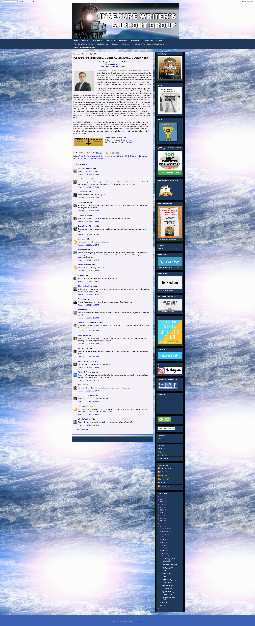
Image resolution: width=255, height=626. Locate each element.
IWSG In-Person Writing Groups (84, 47)
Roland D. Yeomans (85, 372)
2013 (162, 608)
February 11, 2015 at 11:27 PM (88, 391)
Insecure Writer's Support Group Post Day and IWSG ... (169, 593)
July (163, 542)
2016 (162, 523)
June (163, 545)
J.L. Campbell (83, 348)
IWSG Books (111, 40)
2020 (162, 513)
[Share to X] (115, 153)
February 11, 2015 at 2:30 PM (88, 318)
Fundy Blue (82, 249)
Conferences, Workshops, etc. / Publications (148, 44)
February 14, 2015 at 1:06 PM (88, 425)
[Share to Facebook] (117, 153)
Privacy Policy (135, 40)
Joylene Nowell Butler (86, 361)
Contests (115, 44)
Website (123, 138)
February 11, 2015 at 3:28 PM (88, 344)
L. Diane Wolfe (83, 215)
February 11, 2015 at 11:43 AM (88, 271)
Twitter (130, 140)
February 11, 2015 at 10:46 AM (89, 260)
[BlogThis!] (113, 153)
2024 (162, 502)
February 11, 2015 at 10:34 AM (89, 245)
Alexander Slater (113, 64)
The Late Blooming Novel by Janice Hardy (168, 568)
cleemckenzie (164, 486)
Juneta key (163, 475)
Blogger (139, 622)
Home (76, 40)
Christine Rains (84, 202)
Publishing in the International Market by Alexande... (169, 580)
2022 (162, 507)
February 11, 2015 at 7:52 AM (88, 221)
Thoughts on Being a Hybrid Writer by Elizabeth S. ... (168, 559)
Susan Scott (82, 192)
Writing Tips (161, 448)
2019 (162, 515)
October (164, 534)
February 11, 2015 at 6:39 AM (88, 174)
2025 (162, 499)
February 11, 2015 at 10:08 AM (89, 234)
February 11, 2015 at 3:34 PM (88, 357)
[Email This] (111, 153)
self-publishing (162, 455)
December (165, 529)
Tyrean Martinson (84, 265)
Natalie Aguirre (83, 179)
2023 (162, 504)
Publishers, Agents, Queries (83, 44)
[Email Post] (107, 153)
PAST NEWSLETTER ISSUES (167, 248)
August (164, 539)
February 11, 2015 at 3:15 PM (88, 331)
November (165, 531)
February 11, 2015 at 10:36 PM (89, 380)
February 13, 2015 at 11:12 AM (89, 414)
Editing (160, 438)
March (164, 553)
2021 (162, 510)
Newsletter (123, 40)
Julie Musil (82, 385)
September (165, 537)
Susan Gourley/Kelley (86, 226)
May (163, 548)
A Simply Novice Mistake (169, 564)
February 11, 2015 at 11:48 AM (88, 281)
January (164, 602)
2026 (162, 496)
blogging (160, 452)
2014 (162, 606)
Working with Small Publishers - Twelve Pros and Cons (168, 586)
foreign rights (123, 156)
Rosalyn (81, 275)
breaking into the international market (104, 156)
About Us (85, 40)
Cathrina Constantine (86, 395)
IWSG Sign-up (97, 40)
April (163, 550)
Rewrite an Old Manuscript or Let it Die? (168, 574)
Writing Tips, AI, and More (153, 40)
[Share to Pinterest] (119, 153)
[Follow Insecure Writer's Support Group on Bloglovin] (166, 429)
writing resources (163, 458)
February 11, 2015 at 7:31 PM (88, 367)
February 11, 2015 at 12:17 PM (89, 294)
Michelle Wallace (84, 419)
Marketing (125, 44)
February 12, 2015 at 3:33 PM (88, 401)
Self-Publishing (102, 44)
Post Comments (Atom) (117, 447)
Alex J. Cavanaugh (85, 168)
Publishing (132, 156)
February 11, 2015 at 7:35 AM (88, 211)
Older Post (147, 439)
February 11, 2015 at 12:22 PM (89, 305)
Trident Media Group (95, 158)
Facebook (129, 142)
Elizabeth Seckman (85, 286)
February (165, 556)
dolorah (81, 310)
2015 (162, 526)
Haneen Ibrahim (84, 406)
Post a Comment (82, 430)
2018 (162, 518)
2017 (162, 521)
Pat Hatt (81, 299)
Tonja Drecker (83, 335)
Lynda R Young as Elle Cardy (89, 322)
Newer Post (78, 439)
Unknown (81, 239)
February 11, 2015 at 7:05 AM (88, 187)
